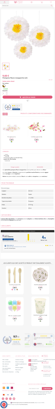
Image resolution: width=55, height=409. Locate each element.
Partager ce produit (15, 167)
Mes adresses (5, 364)
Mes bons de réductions (8, 372)
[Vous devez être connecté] (51, 2)
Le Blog (17, 372)
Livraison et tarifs (19, 359)
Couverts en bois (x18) (14, 284)
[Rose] (36, 141)
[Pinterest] (10, 398)
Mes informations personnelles (6, 369)
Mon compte (5, 359)
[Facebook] (3, 398)
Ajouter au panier (27, 97)
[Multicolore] (11, 141)
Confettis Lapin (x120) (36, 137)
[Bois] (17, 289)
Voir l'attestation (8, 239)
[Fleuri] (40, 289)
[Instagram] (6, 398)
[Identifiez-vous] (31, 2)
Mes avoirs (5, 366)
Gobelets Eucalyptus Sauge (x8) (40, 315)
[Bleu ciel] (14, 289)
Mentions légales (19, 367)
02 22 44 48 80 (40, 167)
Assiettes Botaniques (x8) (40, 284)
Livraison (6, 151)
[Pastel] (14, 320)
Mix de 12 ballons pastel (14, 315)
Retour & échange (19, 361)
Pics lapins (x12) (11, 137)
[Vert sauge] (40, 321)
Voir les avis (16, 109)
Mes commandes (6, 361)
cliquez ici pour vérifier (39, 402)
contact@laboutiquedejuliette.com (38, 361)
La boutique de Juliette (14, 404)
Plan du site (18, 369)
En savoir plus (7, 160)
